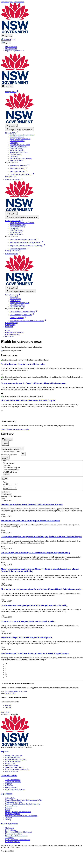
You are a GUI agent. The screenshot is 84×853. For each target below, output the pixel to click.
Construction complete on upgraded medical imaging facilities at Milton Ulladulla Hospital (41, 537)
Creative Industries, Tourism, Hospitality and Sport (22, 804)
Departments (6, 794)
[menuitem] (11, 47)
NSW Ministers (10, 830)
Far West (8, 465)
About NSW (14, 297)
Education (8, 808)
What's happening (12, 295)
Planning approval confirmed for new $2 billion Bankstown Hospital (32, 504)
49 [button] (6, 674)
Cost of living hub (11, 771)
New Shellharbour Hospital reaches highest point (23, 364)
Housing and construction (18, 152)
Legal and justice (15, 154)
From (4, 482)
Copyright (8, 784)
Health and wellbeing (17, 150)
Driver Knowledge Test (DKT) (16, 759)
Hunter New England (12, 468)
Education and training (17, 141)
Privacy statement (11, 787)
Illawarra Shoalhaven (12, 470)
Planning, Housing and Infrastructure (18, 812)
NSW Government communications (17, 840)
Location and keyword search (11, 451)
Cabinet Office (10, 798)
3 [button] (5, 670)
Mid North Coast (11, 472)
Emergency (14, 143)
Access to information (12, 780)
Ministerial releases (11, 765)
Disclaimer (9, 786)
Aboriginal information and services (22, 135)
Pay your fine (10, 763)
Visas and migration (16, 160)
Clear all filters (6, 494)
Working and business (14, 221)
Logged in (7, 43)
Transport (8, 818)
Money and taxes (15, 232)
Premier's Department (12, 814)
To (3, 486)
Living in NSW (12, 133)
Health (7, 810)
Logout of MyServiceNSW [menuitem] (14, 51)
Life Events (14, 156)
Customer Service (11, 806)
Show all (6, 474)
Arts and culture (15, 299)
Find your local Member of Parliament (18, 832)
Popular (4, 751)
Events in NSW (15, 301)
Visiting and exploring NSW (19, 303)
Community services (17, 137)
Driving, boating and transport (20, 139)
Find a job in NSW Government (16, 836)
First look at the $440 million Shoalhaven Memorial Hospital (28, 400)
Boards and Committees (13, 834)
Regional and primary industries (21, 158)
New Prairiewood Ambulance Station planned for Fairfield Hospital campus (35, 653)
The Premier (9, 828)
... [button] (6, 672)
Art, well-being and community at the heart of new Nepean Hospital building (35, 553)
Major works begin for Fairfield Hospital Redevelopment (26, 637)
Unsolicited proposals (12, 842)
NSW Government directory (15, 789)
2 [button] (5, 668)
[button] (6, 664)
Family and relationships (18, 147)
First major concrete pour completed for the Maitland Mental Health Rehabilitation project (41, 589)
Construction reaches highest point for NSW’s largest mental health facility (34, 605)
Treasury (8, 820)
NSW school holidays (17, 307)
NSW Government (9, 824)
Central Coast (9, 463)
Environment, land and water (20, 145)
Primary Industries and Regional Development (21, 816)
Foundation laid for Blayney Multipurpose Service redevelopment (30, 520)
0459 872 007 (10, 693)
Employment (14, 229)
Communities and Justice (13, 802)
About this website (9, 775)
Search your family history (14, 767)
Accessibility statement (13, 782)
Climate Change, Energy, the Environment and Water (23, 800)
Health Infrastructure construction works (15, 429)
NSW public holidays (17, 305)
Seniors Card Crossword (13, 756)
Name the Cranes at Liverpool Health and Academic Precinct (28, 621)
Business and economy (17, 225)
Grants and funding (16, 149)
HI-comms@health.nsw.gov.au (16, 691)
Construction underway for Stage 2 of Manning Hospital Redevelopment (33, 383)
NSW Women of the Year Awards (17, 769)
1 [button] (5, 666)
